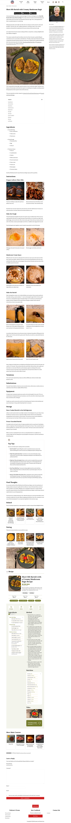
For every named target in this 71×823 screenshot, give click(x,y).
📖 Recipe (10, 121)
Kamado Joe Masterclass (60, 44)
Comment (8, 768)
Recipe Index (35, 2)
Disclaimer (7, 818)
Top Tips (9, 113)
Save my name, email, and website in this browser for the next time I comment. (24, 795)
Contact (48, 813)
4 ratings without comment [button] (24, 753)
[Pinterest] (59, 2)
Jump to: (10, 99)
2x (10, 614)
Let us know (30, 723)
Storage (9, 111)
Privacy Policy (8, 813)
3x (12, 614)
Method (21, 608)
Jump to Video (26, 13)
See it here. (35, 816)
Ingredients (10, 102)
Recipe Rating (9, 763)
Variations (10, 105)
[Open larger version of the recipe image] (14, 583)
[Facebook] (53, 2)
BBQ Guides (28, 2)
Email (7, 790)
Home (7, 5)
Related (9, 117)
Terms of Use (7, 814)
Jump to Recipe (18, 13)
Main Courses (14, 5)
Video (40, 608)
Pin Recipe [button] (32, 592)
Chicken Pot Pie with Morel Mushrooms (31, 93)
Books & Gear (42, 2)
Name (7, 785)
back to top (35, 806)
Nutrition (31, 608)
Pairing (9, 119)
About (48, 2)
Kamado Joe (21, 2)
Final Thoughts (11, 115)
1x (9, 614)
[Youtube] (56, 2)
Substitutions (11, 107)
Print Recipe (33, 13)
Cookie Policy (8, 816)
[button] (22, 584)
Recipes (10, 5)
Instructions (10, 103)
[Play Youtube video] (25, 558)
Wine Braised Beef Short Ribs (29, 42)
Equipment (10, 109)
